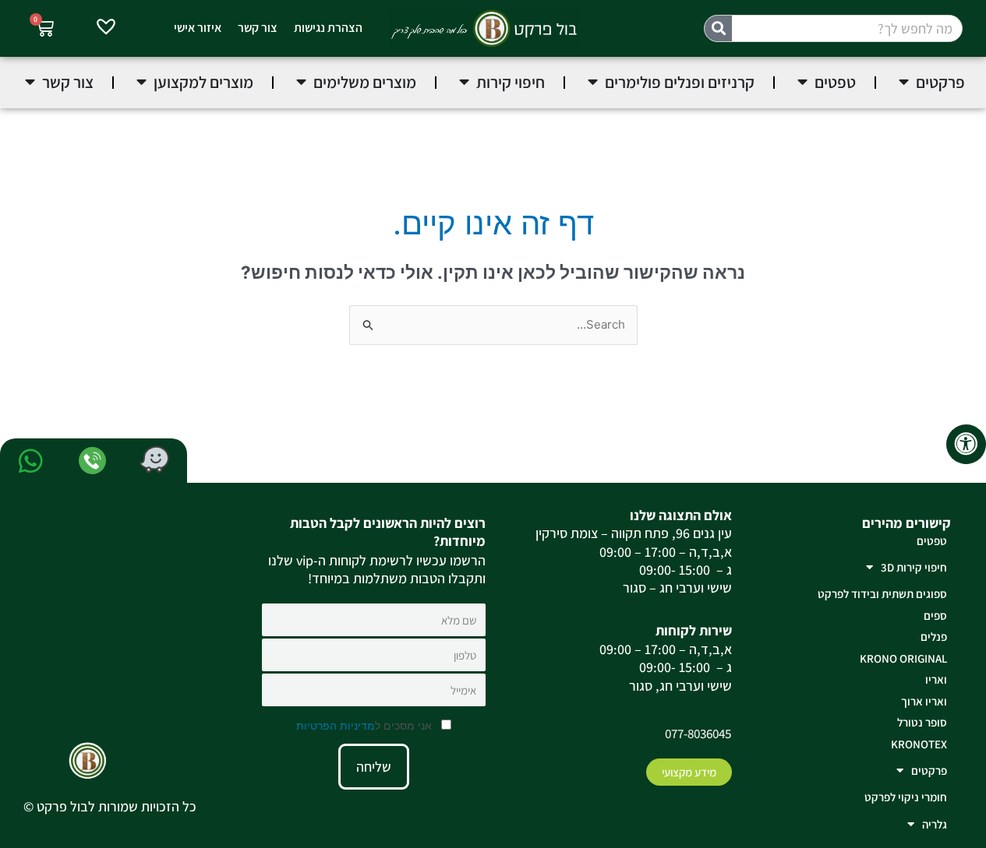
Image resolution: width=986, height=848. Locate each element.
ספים (935, 615)
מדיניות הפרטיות (335, 725)
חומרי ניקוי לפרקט (905, 797)
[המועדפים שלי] (106, 29)
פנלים (934, 636)
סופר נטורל (922, 722)
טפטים (932, 540)
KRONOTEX (919, 744)
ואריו (936, 679)
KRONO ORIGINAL (903, 658)
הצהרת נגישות (328, 27)
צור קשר (257, 27)
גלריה (934, 824)
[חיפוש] (718, 28)
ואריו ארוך (924, 701)
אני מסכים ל (365, 725)
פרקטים (929, 770)
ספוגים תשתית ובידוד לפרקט (882, 593)
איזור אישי (197, 27)
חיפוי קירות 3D (914, 567)
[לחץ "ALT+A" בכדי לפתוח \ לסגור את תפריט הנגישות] (966, 444)
